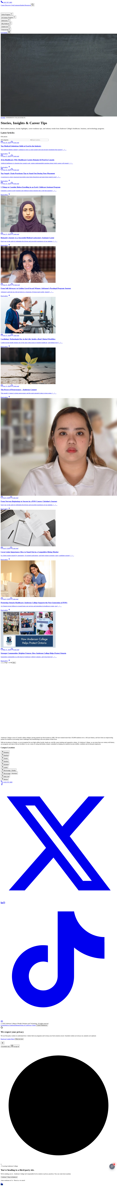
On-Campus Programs (7, 17)
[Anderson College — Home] (23, 11)
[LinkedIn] (2, 903)
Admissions (4, 20)
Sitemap (17, 1025)
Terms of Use (24, 1025)
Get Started (4, 32)
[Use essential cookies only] (2, 1043)
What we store (19, 1039)
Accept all (16, 1046)
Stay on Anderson (12, 1177)
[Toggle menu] (9, 32)
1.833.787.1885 (7, 782)
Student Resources (25, 5)
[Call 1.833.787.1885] (2, 1184)
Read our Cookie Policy (8, 1039)
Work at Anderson (10, 1025)
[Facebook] (2, 785)
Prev (2, 662)
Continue (3, 1177)
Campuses (17, 5)
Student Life (4, 26)
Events (3, 1025)
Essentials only (5, 1046)
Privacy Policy (32, 1025)
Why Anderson (5, 23)
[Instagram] (4, 903)
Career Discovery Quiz (7, 5)
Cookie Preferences (42, 1025)
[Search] (32, 4)
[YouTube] (2, 1022)
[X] (58, 901)
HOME (3, 117)
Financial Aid (4, 29)
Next (14, 662)
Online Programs (5, 14)
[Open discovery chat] (112, 1166)
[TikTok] (58, 1019)
